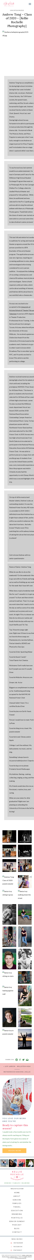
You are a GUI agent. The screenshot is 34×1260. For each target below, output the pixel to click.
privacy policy (5, 1256)
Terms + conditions (27, 1255)
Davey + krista (28, 1256)
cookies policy (14, 1256)
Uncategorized (17, 10)
